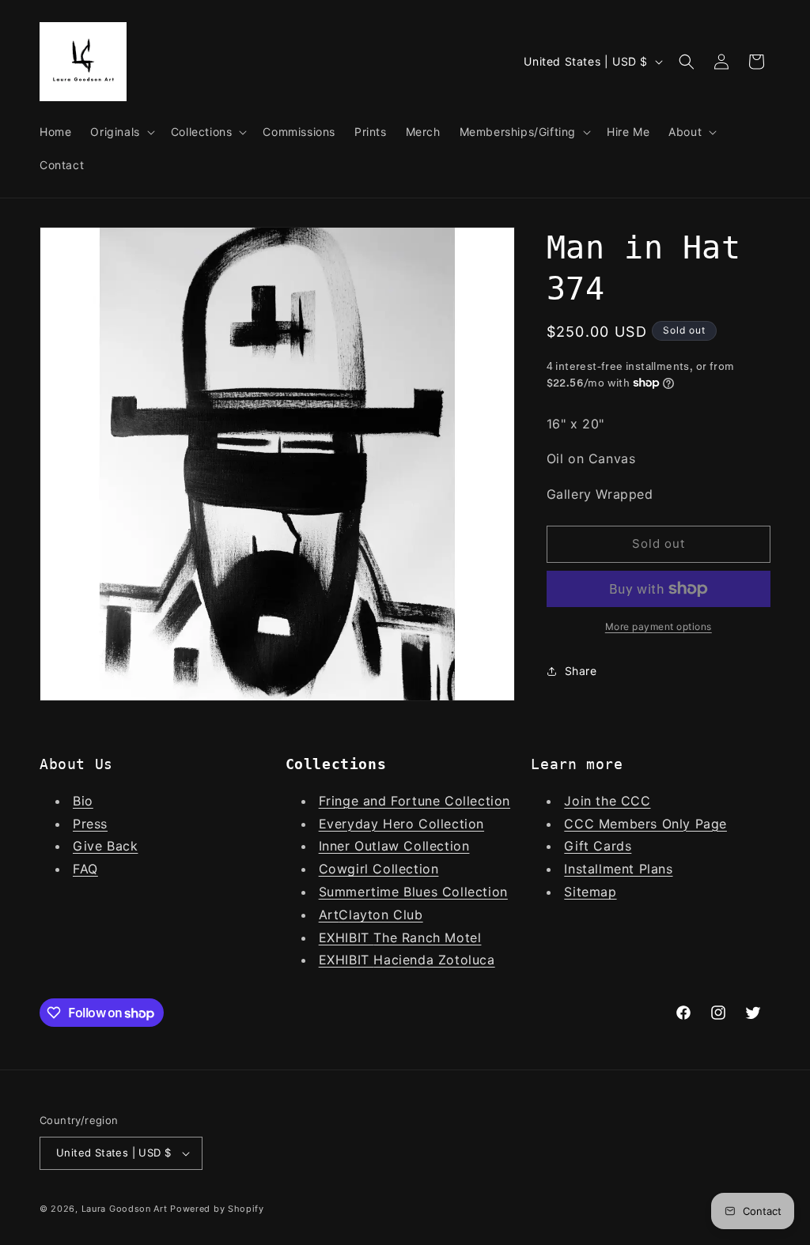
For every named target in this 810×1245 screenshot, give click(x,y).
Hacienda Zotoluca (433, 960)
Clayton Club (380, 914)
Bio (83, 801)
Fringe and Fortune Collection (414, 801)
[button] (121, 132)
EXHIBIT (346, 937)
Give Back (105, 846)
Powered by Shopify (217, 1208)
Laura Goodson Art (124, 1208)
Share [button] (581, 670)
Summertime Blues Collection (413, 892)
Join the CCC (607, 801)
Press (90, 824)
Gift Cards (597, 846)
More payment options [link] (658, 626)
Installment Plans (618, 869)
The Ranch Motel (427, 937)
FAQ (85, 869)
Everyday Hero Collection (401, 824)
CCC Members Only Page (645, 824)
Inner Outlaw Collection (394, 846)
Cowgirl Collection (379, 869)
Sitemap (590, 892)
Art (329, 914)
